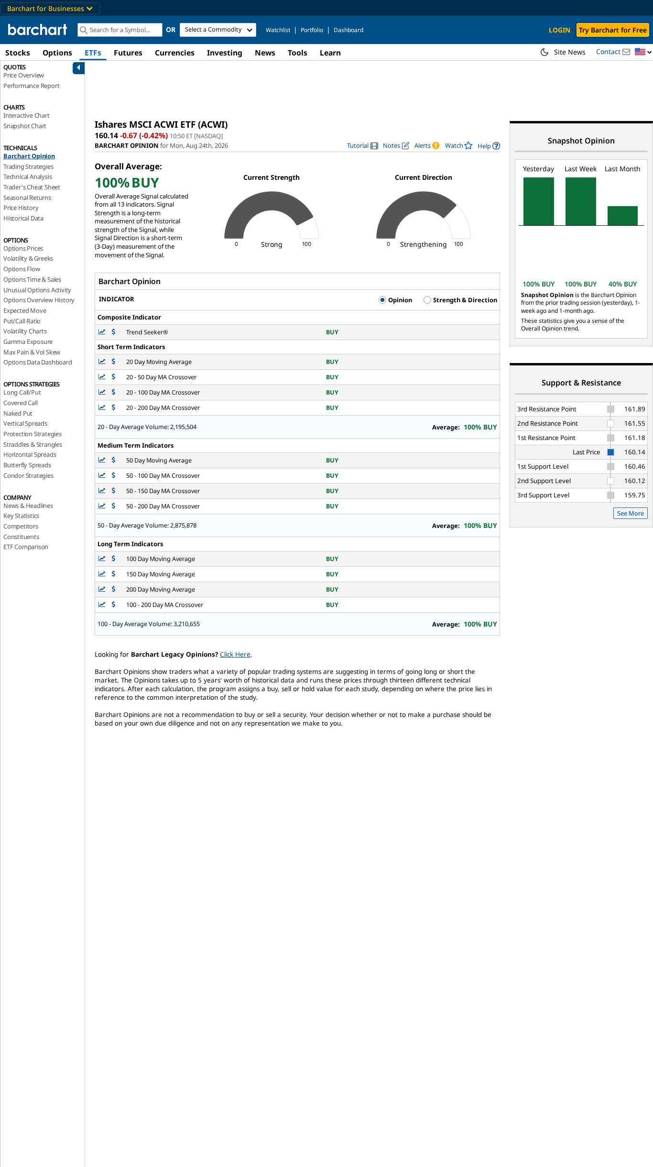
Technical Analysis (27, 176)
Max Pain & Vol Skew (31, 352)
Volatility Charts (25, 331)
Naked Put (18, 413)
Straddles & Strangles (32, 444)
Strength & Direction (464, 300)
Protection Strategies (32, 433)
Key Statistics (21, 515)
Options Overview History (39, 300)
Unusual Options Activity (37, 290)
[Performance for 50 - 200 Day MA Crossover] (113, 506)
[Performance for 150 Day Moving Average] (113, 574)
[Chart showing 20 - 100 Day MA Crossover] (103, 392)
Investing (224, 52)
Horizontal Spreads (29, 454)
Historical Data (23, 218)
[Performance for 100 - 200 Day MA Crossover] (113, 605)
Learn (330, 52)
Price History (20, 207)
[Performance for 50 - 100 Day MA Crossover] (113, 476)
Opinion (399, 300)
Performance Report (31, 85)
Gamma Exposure (28, 341)
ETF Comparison (25, 546)
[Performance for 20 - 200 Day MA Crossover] (113, 408)
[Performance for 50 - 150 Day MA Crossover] (113, 491)
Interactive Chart (26, 115)
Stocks (17, 52)
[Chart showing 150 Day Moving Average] (103, 574)
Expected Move (24, 310)
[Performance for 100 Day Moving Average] (113, 559)
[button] (643, 52)
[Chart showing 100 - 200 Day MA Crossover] (103, 605)
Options (57, 52)
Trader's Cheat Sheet (31, 187)
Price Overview (23, 75)
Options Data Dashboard (37, 362)
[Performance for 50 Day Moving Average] (113, 460)
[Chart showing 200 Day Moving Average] (103, 589)
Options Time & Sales (32, 279)
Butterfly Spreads (27, 465)
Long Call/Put (22, 392)
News (265, 52)
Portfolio (312, 30)
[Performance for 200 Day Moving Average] (113, 589)
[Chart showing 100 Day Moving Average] (103, 559)
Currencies (175, 52)
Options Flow (21, 268)
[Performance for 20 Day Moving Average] (113, 362)
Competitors (20, 526)
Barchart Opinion (29, 156)
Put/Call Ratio (22, 321)
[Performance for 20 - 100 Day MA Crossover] (113, 392)
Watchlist (278, 30)
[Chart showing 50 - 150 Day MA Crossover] (103, 491)
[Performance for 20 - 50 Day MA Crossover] (113, 377)
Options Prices (23, 248)
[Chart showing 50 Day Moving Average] (103, 460)
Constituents (21, 536)
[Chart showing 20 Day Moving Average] (103, 362)
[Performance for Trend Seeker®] (113, 332)
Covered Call (20, 402)
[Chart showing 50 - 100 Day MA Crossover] (103, 476)
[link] (362, 145)
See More (630, 513)
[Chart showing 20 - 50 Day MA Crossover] (103, 377)
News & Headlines (28, 505)
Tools (297, 52)
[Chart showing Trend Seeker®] (103, 332)
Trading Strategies (28, 166)
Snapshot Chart (24, 125)
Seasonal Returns (27, 197)
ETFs (93, 52)
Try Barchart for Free (613, 29)
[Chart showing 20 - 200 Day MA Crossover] (103, 408)
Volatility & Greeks (28, 258)
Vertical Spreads (25, 423)
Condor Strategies (28, 475)
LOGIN (559, 29)
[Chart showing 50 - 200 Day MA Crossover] (103, 506)
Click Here (235, 654)
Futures (128, 52)
